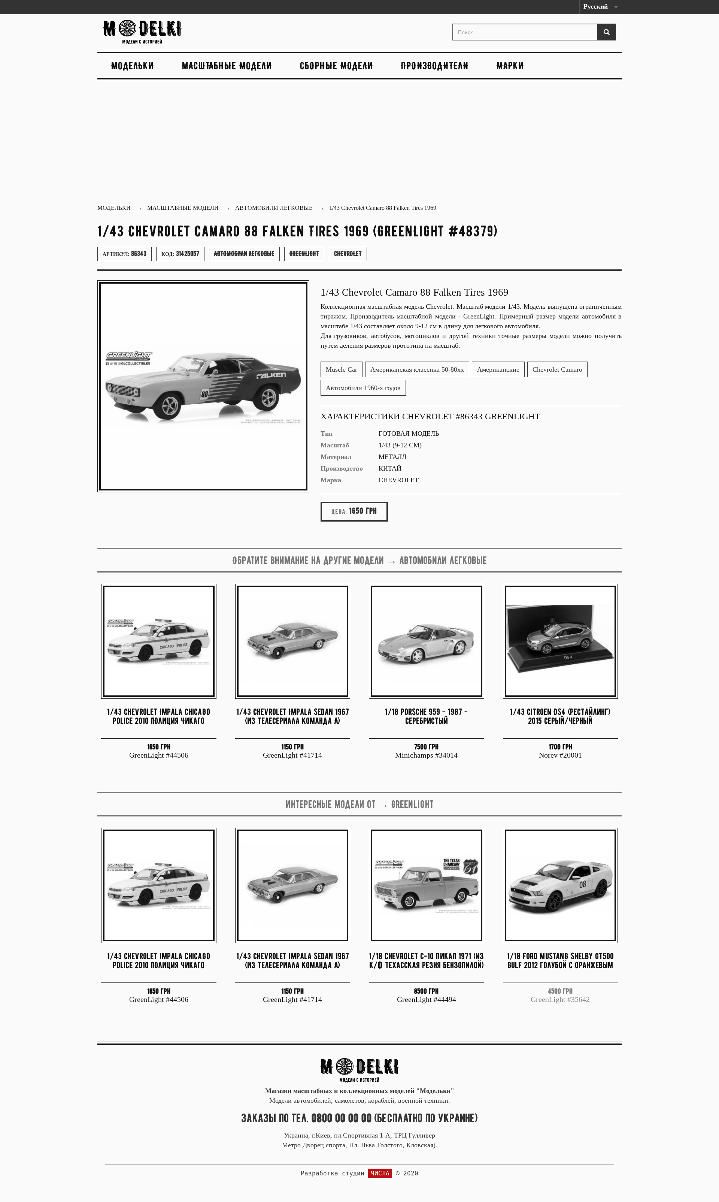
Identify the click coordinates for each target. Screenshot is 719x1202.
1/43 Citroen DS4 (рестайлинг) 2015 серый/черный (560, 716)
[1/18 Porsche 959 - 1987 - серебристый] (426, 641)
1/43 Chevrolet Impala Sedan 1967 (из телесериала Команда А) (292, 716)
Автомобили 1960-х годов (363, 388)
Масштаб (335, 445)
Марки (510, 65)
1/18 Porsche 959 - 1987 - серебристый (426, 716)
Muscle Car (341, 369)
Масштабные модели (227, 65)
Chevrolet (348, 254)
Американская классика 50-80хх (417, 369)
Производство (342, 468)
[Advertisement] (359, 143)
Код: (180, 254)
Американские (498, 369)
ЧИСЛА (380, 1173)
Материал (336, 456)
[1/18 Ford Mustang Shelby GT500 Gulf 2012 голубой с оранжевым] (560, 885)
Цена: (339, 511)
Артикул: (124, 254)
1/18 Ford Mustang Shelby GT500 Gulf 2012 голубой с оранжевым (560, 960)
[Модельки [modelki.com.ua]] (185, 32)
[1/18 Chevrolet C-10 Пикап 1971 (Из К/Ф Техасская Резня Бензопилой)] (426, 885)
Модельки (132, 65)
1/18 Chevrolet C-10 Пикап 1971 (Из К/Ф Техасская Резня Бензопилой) (426, 960)
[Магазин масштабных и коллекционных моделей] (359, 1069)
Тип (327, 433)
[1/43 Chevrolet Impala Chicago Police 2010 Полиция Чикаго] (159, 641)
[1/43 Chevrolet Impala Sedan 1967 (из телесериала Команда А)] (293, 641)
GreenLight (304, 254)
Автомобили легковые (244, 254)
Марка (331, 480)
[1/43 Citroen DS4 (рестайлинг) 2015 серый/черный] (560, 641)
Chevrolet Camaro (557, 369)
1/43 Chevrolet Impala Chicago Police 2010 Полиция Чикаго (158, 716)
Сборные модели (336, 65)
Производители (435, 65)
